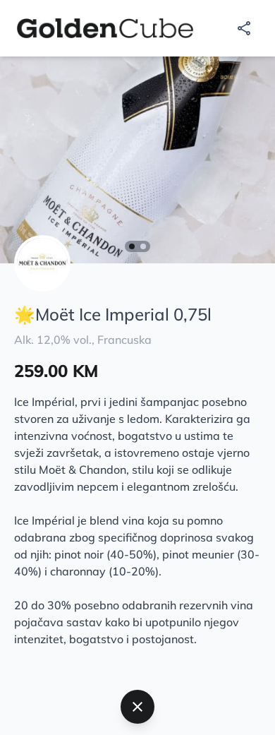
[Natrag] (137, 707)
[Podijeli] (244, 28)
